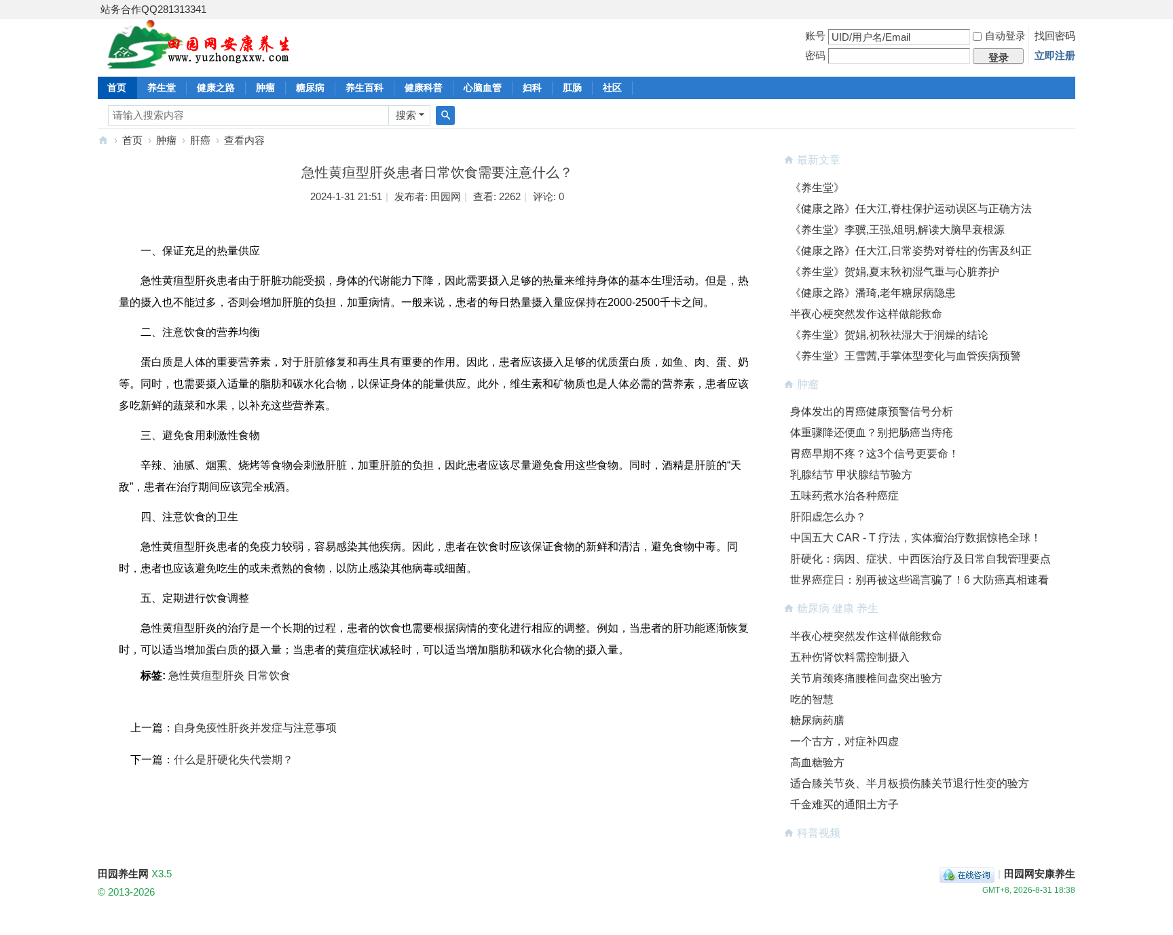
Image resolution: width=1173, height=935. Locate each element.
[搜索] (445, 115)
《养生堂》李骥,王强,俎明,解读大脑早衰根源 (897, 229)
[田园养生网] (199, 60)
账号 (815, 35)
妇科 (532, 87)
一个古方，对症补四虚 (844, 741)
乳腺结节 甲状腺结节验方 (851, 474)
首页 (116, 87)
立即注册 (1055, 55)
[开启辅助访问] (1071, 9)
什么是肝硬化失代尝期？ (233, 759)
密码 (815, 55)
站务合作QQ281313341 (153, 9)
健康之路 (216, 87)
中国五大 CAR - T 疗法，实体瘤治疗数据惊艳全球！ (915, 537)
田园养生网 (103, 140)
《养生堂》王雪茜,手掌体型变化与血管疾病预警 (905, 356)
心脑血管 (483, 87)
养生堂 (161, 87)
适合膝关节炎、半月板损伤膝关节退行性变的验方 (909, 783)
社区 (612, 87)
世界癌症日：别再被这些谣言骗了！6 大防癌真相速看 (919, 580)
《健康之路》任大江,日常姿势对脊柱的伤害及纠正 (911, 250)
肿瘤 (265, 87)
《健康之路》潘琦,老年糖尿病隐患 (873, 293)
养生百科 (365, 87)
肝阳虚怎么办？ (828, 516)
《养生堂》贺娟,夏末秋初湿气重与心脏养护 (894, 272)
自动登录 (1005, 35)
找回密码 (1055, 35)
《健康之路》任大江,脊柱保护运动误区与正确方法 (911, 208)
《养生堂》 (817, 187)
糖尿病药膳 (817, 720)
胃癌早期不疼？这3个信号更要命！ (874, 453)
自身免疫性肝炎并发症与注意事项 (255, 727)
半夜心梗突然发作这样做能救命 (866, 314)
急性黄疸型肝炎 (206, 675)
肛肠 (572, 87)
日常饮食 (269, 675)
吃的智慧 (812, 699)
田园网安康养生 (1039, 873)
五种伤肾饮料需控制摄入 (850, 657)
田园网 (445, 196)
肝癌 (200, 140)
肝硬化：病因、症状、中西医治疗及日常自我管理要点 (920, 559)
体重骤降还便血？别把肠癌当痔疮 (871, 432)
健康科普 (424, 87)
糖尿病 (310, 87)
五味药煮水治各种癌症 (844, 495)
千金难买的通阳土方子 (844, 804)
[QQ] (966, 873)
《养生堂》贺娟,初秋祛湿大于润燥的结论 (889, 335)
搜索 (406, 115)
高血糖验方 (817, 762)
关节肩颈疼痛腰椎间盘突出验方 (866, 678)
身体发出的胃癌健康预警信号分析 (871, 411)
